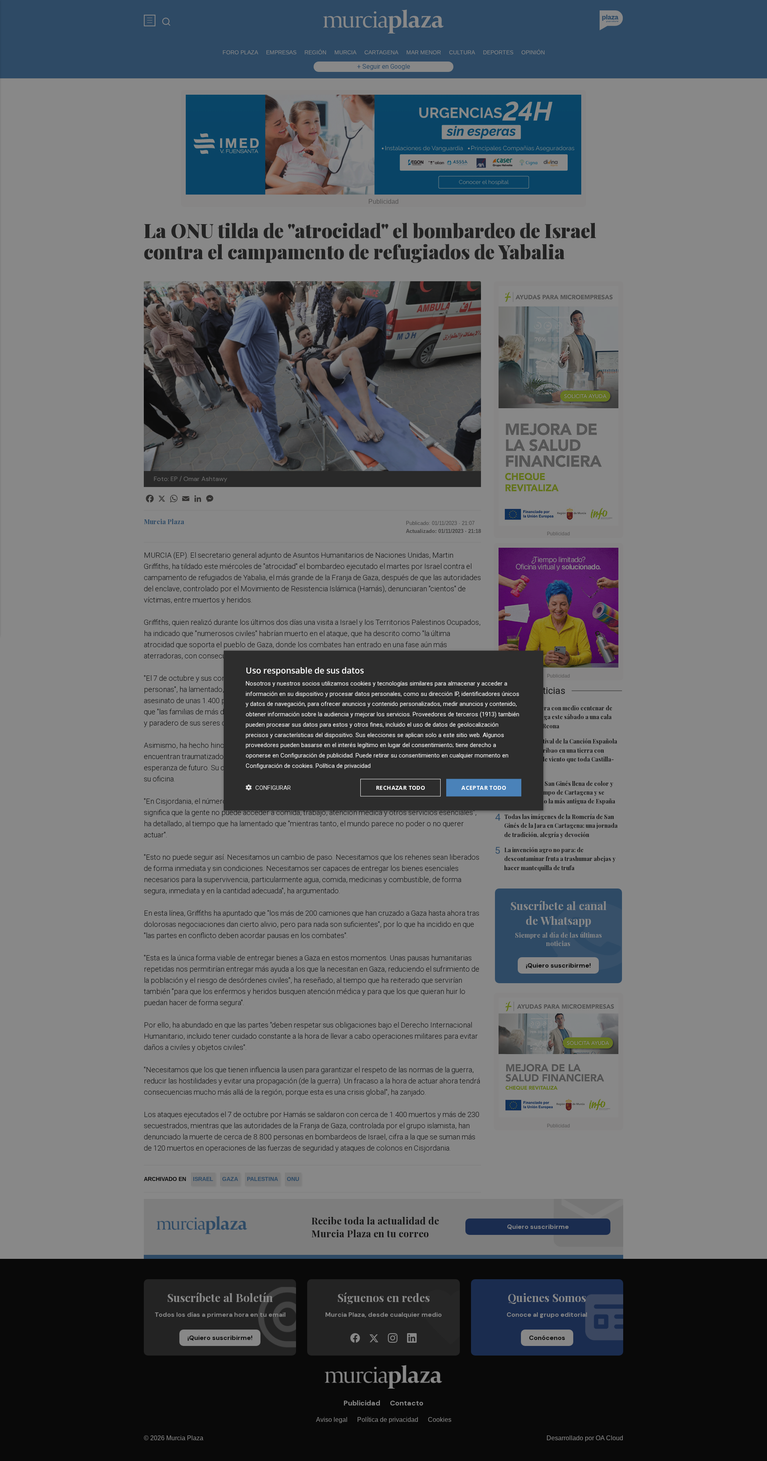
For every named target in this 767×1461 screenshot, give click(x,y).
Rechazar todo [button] (400, 787)
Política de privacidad (343, 765)
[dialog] (383, 730)
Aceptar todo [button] (483, 787)
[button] (268, 787)
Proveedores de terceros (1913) (455, 714)
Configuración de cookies (279, 765)
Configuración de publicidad (316, 755)
